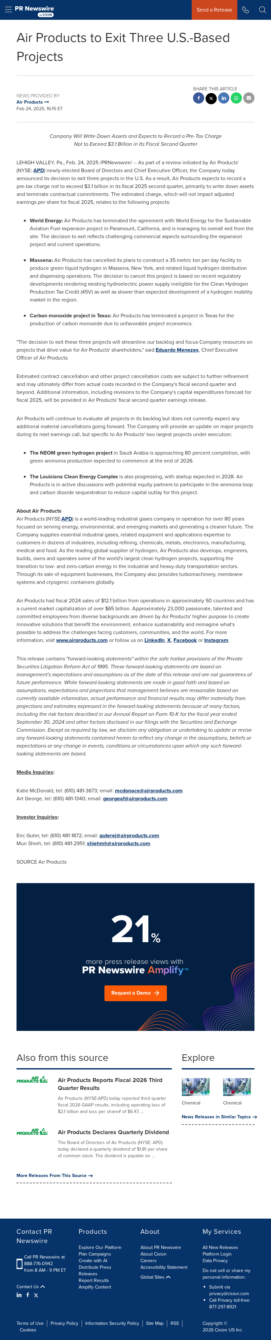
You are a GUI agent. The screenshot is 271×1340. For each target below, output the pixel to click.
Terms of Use (30, 1323)
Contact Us (28, 1287)
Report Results (94, 1280)
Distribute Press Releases (95, 1270)
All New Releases (220, 1247)
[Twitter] (36, 1295)
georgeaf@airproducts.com (135, 798)
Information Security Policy (112, 1323)
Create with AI (93, 1260)
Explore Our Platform (100, 1247)
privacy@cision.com (229, 1293)
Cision (221, 1329)
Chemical (191, 1103)
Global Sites (153, 1277)
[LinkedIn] (20, 1295)
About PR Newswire (160, 1247)
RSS (175, 1323)
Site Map (155, 1323)
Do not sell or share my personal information (227, 1274)
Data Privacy (215, 1260)
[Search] (262, 10)
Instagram (216, 640)
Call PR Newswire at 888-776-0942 (44, 1260)
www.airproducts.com (82, 640)
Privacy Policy (64, 1323)
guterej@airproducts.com (129, 835)
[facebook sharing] (198, 98)
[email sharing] (248, 98)
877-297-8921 (222, 1306)
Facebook (185, 640)
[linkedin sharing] (223, 98)
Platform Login (217, 1254)
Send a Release (214, 10)
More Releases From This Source (52, 1175)
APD (38, 170)
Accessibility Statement (163, 1267)
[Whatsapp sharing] (236, 98)
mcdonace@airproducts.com (149, 790)
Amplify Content (95, 1287)
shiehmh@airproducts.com (118, 843)
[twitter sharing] (211, 99)
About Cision (153, 1254)
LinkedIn (154, 640)
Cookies (28, 1329)
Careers (148, 1260)
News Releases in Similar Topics (216, 1117)
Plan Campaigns (95, 1254)
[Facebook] (28, 1295)
